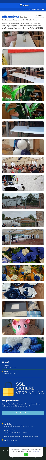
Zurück (39, 16)
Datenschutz (23, 457)
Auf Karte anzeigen (10, 440)
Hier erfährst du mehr (23, 413)
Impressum (13, 457)
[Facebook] (35, 457)
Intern (30, 457)
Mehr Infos (36, 451)
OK (26, 454)
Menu (26, 5)
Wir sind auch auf (35, 9)
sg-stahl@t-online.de (11, 373)
